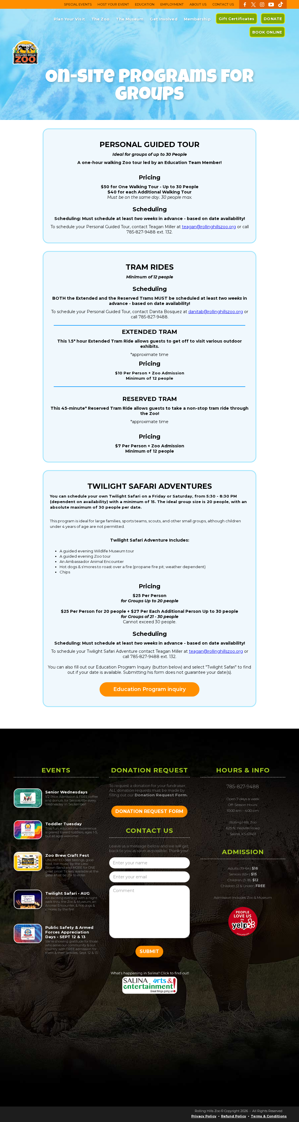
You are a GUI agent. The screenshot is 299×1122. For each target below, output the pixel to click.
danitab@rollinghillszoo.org (215, 311)
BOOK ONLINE (267, 32)
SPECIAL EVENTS (78, 4)
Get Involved (163, 19)
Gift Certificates (237, 18)
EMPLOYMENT (172, 4)
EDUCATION (144, 4)
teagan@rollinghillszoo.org (209, 226)
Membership (197, 19)
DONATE (273, 18)
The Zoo (100, 19)
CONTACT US (223, 4)
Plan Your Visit (69, 19)
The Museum (129, 19)
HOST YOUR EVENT (113, 4)
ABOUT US (198, 4)
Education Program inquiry (149, 689)
